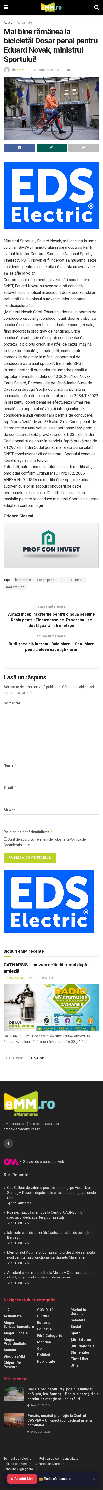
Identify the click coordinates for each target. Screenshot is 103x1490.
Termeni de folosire (18, 1458)
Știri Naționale (82, 1346)
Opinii (42, 1348)
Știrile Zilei (80, 1352)
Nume (10, 765)
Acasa (8, 22)
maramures (15, 587)
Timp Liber (80, 1359)
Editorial (44, 1323)
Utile (74, 1365)
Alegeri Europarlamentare (19, 1325)
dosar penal (46, 580)
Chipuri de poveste (12, 1365)
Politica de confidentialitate (28, 831)
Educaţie (44, 1329)
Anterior (15, 1058)
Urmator (37, 1058)
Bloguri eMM (14, 1356)
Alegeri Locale (16, 1333)
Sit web (10, 810)
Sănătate (78, 1320)
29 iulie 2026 (38, 978)
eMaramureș (16, 978)
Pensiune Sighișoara (18, 1469)
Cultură (43, 1316)
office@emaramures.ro (22, 1129)
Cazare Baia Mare (47, 1464)
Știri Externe (81, 1340)
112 (7, 1310)
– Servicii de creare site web (41, 1162)
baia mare (23, 580)
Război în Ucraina (78, 1312)
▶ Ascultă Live (22, 1479)
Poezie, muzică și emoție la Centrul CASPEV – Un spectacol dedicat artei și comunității (60, 1420)
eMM (20, 69)
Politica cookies (15, 1464)
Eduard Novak (73, 580)
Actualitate (24, 22)
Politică (43, 1355)
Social (76, 1327)
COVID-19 (45, 1310)
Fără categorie (49, 1336)
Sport (75, 1333)
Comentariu (14, 703)
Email (10, 787)
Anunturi (11, 1350)
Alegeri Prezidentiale (15, 1342)
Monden (44, 1342)
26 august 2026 (21, 1203)
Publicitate (46, 1361)
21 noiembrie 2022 (47, 69)
